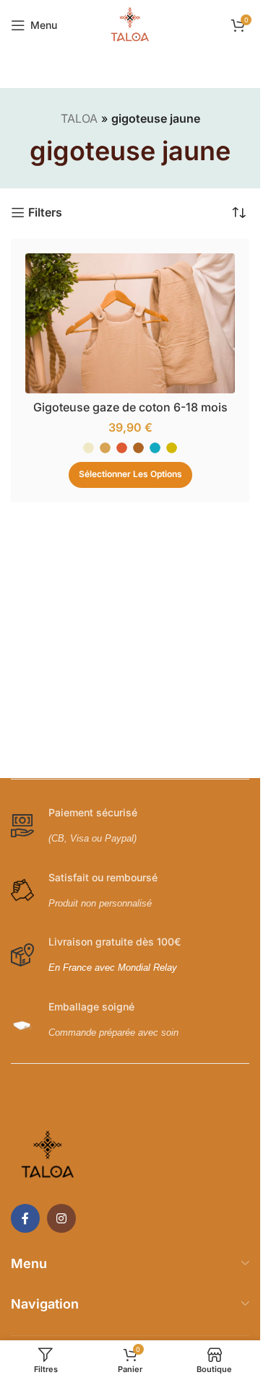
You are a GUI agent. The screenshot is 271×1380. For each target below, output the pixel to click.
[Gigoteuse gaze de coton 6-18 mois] (130, 323)
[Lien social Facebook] (25, 1218)
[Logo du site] (130, 24)
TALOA (79, 118)
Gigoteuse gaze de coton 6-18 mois (130, 407)
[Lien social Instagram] (61, 1218)
